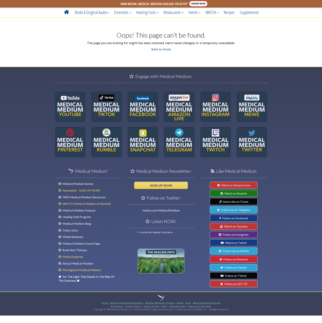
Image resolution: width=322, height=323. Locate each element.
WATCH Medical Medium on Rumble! (86, 203)
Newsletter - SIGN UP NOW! (81, 190)
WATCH (211, 12)
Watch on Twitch (236, 242)
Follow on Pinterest (235, 259)
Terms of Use (151, 306)
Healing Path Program (76, 217)
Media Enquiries (72, 256)
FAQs (164, 306)
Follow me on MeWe (235, 251)
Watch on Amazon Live (235, 185)
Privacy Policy (133, 306)
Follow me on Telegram (235, 209)
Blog (188, 302)
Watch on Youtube (235, 226)
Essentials (121, 12)
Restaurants (172, 12)
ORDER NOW (198, 3)
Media (180, 302)
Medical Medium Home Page (81, 243)
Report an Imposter (199, 306)
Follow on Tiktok (235, 275)
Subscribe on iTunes (235, 201)
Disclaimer (117, 306)
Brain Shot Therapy (74, 250)
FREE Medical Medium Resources (84, 197)
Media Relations (72, 236)
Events (193, 12)
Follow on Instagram (235, 234)
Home (105, 302)
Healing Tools (146, 12)
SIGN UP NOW (161, 185)
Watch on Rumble (235, 193)
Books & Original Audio (91, 12)
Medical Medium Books (77, 183)
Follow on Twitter (235, 267)
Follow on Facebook (235, 218)
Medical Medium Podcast (79, 210)
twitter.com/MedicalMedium (161, 210)
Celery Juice (70, 230)
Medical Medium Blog (76, 223)
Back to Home (161, 49)
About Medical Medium (77, 263)
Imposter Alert (177, 306)
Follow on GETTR (235, 284)
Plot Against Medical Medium (81, 270)
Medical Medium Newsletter (127, 302)
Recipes (229, 12)
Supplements (249, 12)
